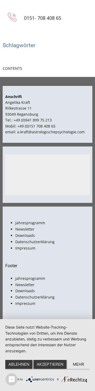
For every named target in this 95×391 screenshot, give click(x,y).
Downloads (25, 235)
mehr (78, 364)
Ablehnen (18, 364)
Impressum (25, 248)
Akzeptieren (50, 364)
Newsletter (25, 229)
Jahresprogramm (30, 222)
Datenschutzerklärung (35, 241)
